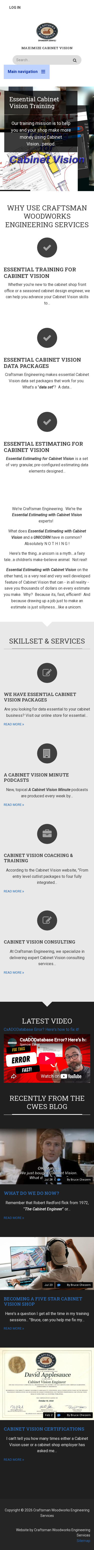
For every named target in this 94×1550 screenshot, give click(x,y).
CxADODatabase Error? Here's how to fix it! (41, 1029)
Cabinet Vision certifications (44, 1429)
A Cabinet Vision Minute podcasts (36, 777)
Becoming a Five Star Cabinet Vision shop (43, 1301)
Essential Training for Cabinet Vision (40, 272)
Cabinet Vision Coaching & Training (38, 858)
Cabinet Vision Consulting (39, 942)
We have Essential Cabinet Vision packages (40, 697)
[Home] (47, 32)
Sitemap (83, 1541)
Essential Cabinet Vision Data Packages (42, 362)
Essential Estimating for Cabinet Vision (43, 446)
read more (13, 724)
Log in (15, 8)
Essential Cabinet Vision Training (34, 102)
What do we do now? (31, 1193)
